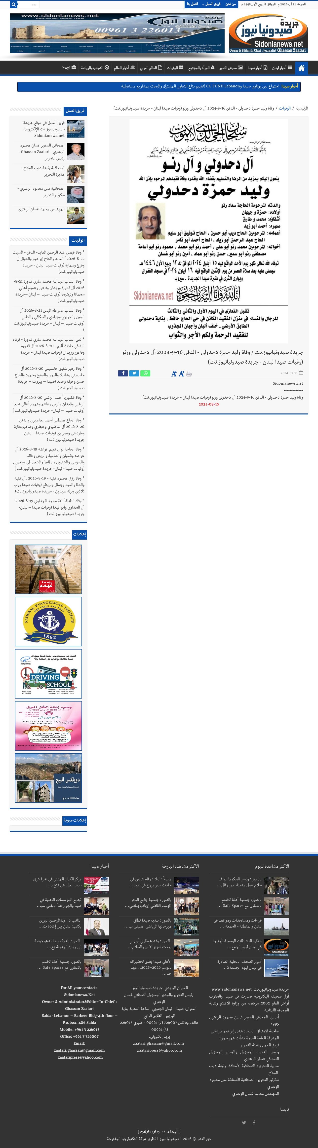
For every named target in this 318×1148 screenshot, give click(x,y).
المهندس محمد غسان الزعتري (41, 209)
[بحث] (13, 4)
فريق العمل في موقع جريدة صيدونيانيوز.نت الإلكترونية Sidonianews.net (44, 130)
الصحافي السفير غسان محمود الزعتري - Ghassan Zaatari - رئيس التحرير (41, 152)
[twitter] (244, 1123)
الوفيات (172, 68)
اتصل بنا (192, 4)
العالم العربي (148, 68)
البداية (301, 68)
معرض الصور (228, 68)
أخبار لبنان (279, 68)
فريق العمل (213, 4)
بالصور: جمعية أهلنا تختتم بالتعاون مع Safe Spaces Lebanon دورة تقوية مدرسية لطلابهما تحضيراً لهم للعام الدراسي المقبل (184, 86)
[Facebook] (254, 1123)
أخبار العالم (121, 68)
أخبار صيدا (255, 68)
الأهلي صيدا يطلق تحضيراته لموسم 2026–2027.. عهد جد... (150, 968)
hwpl (66, 68)
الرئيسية (302, 109)
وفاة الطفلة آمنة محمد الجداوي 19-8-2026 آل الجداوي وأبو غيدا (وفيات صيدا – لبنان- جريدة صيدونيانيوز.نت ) (49, 508)
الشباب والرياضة (92, 68)
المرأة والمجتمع (199, 68)
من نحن (231, 4)
